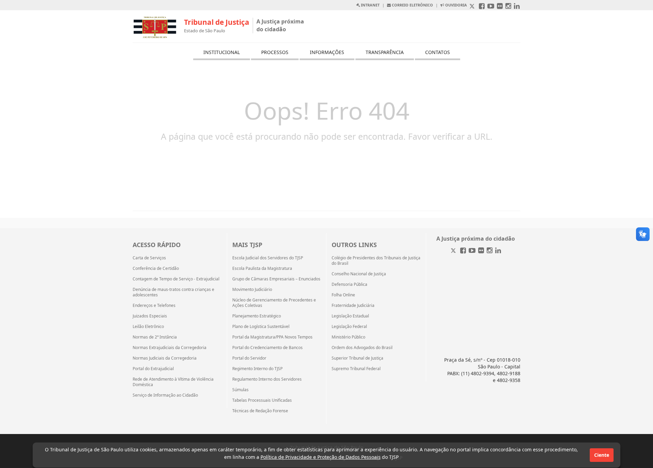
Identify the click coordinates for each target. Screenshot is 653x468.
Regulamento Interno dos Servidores (267, 379)
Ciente (601, 455)
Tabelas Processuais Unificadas (262, 400)
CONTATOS (437, 52)
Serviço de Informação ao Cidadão (165, 395)
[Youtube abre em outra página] (491, 6)
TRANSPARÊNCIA (385, 52)
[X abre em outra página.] (473, 6)
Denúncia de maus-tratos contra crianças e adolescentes (173, 292)
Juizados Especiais (150, 316)
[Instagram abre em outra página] (508, 6)
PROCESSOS (274, 52)
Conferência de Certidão (156, 268)
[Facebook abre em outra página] (481, 6)
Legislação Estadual (350, 316)
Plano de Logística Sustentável (260, 326)
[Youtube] (472, 251)
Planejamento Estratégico (256, 316)
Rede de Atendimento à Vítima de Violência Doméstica (173, 382)
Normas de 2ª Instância (155, 337)
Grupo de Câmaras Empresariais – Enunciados (276, 279)
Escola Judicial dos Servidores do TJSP (267, 258)
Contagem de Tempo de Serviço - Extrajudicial (176, 279)
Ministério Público (348, 337)
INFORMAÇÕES (327, 52)
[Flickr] (481, 251)
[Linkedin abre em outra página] (516, 6)
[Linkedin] (498, 251)
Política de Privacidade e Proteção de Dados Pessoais (321, 457)
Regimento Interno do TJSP (257, 368)
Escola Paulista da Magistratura (262, 268)
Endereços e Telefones (154, 305)
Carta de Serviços (149, 258)
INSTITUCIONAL (221, 52)
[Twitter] (454, 251)
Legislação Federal (349, 326)
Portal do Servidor (249, 358)
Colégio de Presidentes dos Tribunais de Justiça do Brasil (376, 260)
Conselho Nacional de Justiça (359, 274)
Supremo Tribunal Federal (356, 368)
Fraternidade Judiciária (353, 305)
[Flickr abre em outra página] (499, 6)
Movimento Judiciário (252, 289)
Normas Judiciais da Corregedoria (165, 358)
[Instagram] (489, 251)
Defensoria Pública (349, 284)
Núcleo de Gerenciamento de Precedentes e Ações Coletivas (274, 302)
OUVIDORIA (455, 4)
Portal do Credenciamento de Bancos (267, 347)
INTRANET (370, 4)
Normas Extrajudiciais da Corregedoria (169, 347)
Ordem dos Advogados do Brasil (362, 347)
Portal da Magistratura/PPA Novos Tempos (272, 337)
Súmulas (240, 390)
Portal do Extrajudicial (153, 368)
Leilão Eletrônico (148, 326)
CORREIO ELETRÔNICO (412, 4)
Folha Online (343, 295)
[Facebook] (463, 251)
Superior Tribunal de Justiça (357, 358)
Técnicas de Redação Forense (260, 411)
